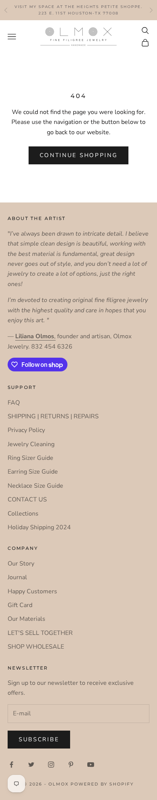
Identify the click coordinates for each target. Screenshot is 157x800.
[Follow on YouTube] (91, 764)
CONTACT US (27, 499)
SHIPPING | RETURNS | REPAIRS (53, 416)
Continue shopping (79, 155)
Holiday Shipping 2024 (39, 527)
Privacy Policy (26, 430)
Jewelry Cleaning (31, 444)
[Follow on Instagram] (51, 764)
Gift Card (20, 605)
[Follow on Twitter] (31, 764)
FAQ (14, 402)
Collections (23, 513)
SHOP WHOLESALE (36, 647)
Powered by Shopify (102, 784)
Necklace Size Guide (35, 486)
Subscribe (39, 739)
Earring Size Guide (33, 471)
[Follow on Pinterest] (71, 764)
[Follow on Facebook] (11, 764)
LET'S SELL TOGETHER (40, 633)
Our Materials (26, 619)
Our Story (21, 563)
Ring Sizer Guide (30, 458)
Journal (17, 577)
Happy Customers (32, 591)
